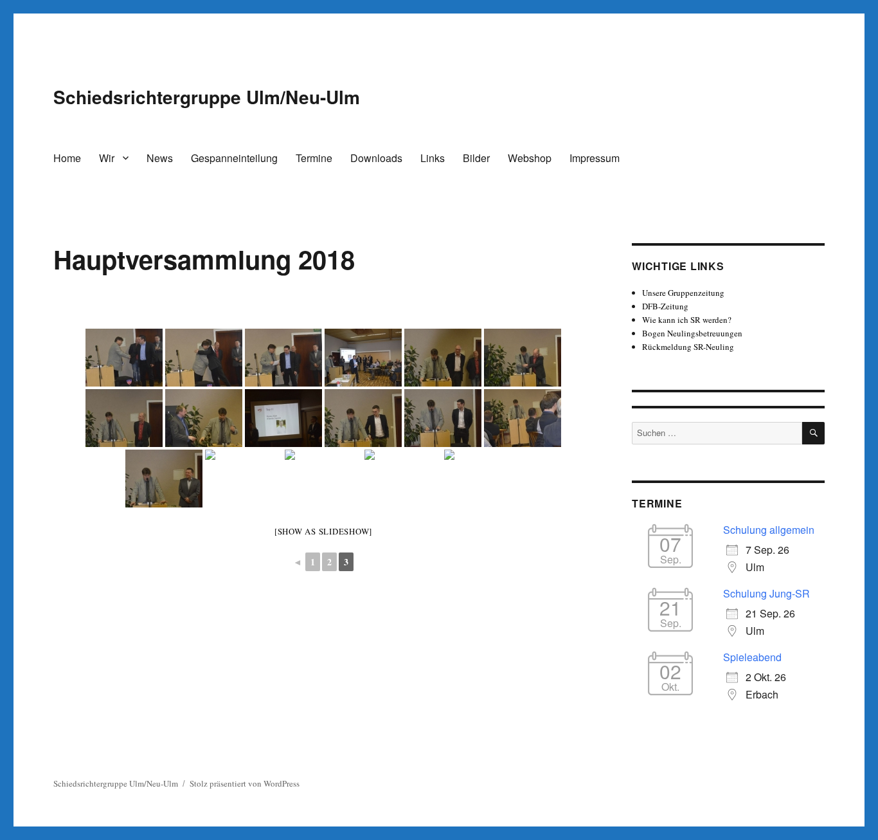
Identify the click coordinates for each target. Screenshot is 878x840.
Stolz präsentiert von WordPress (245, 783)
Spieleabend (752, 657)
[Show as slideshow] (323, 531)
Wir (106, 158)
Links (432, 158)
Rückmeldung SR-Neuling (688, 346)
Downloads (376, 158)
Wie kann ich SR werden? (686, 319)
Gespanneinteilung (234, 158)
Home (67, 158)
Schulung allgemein (768, 529)
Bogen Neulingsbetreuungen (692, 333)
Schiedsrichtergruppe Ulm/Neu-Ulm (206, 97)
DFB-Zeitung (665, 306)
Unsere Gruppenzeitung (683, 292)
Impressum (594, 158)
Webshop (529, 158)
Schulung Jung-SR (766, 593)
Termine (314, 158)
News (160, 158)
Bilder (476, 158)
